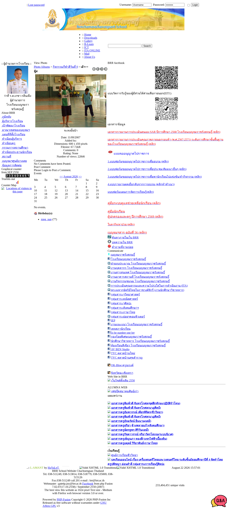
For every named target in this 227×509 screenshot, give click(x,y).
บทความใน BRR (122, 242)
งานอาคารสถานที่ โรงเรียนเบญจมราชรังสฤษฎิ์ (139, 276)
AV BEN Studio (119, 349)
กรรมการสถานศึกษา (14, 147)
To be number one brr (122, 332)
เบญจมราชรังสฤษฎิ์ (123, 254)
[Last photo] (106, 69)
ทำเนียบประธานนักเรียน (16, 152)
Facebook (87, 483)
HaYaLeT (54, 467)
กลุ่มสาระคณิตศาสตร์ (124, 298)
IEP (113, 320)
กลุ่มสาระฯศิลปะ (121, 303)
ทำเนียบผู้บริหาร (11, 138)
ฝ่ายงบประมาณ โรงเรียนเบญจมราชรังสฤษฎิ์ (138, 263)
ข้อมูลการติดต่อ (11, 165)
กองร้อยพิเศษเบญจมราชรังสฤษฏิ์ (131, 336)
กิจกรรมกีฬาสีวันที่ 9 (65, 66)
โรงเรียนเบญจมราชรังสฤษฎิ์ (128, 259)
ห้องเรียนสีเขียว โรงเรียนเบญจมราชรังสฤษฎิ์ (138, 345)
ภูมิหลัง (6, 116)
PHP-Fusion (64, 499)
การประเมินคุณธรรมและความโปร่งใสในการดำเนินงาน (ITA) (149, 285)
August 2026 (70, 176)
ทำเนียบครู (8, 143)
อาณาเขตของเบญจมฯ (15, 129)
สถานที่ (6, 156)
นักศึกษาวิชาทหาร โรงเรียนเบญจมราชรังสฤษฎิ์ (140, 341)
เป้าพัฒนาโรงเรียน (13, 125)
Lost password (36, 4)
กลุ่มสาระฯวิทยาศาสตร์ (125, 294)
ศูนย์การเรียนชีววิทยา (124, 455)
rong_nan (46, 219)
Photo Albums (42, 66)
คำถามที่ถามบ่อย (122, 247)
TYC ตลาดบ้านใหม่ (123, 353)
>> (80, 176)
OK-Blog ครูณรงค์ (122, 365)
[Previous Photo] (98, 69)
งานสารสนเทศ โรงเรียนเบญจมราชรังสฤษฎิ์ (137, 272)
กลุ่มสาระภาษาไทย (123, 312)
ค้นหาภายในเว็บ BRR (125, 237)
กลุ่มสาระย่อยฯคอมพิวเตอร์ (128, 316)
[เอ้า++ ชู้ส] (70, 126)
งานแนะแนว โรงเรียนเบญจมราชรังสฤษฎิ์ (136, 324)
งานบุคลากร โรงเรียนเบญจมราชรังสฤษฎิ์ (136, 267)
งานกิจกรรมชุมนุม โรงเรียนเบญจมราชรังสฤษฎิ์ (140, 281)
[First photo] (94, 69)
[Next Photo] (102, 69)
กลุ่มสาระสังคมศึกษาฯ (125, 307)
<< (61, 176)
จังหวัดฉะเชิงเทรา (122, 372)
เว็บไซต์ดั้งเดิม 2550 (123, 380)
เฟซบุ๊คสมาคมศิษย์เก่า (125, 391)
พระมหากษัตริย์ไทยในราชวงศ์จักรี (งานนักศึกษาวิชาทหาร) (147, 290)
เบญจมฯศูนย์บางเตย (14, 160)
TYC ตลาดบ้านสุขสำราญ (127, 357)
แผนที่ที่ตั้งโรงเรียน (13, 134)
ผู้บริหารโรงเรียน (12, 121)
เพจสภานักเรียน (120, 328)
